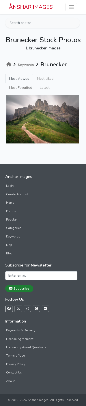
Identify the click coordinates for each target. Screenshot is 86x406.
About (10, 381)
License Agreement (19, 339)
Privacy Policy (15, 364)
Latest (45, 87)
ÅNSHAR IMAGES (31, 7)
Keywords (13, 236)
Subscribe (21, 288)
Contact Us (14, 372)
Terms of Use (15, 355)
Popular (11, 220)
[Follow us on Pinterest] (36, 309)
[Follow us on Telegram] (45, 309)
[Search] (76, 23)
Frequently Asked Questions (26, 347)
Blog (9, 253)
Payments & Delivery (20, 330)
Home (10, 203)
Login (10, 186)
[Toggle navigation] (71, 7)
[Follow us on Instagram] (27, 309)
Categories (13, 228)
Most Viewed (19, 78)
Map (9, 245)
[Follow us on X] (18, 309)
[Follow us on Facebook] (9, 309)
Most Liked (45, 78)
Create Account (17, 194)
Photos (11, 211)
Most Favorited (20, 87)
